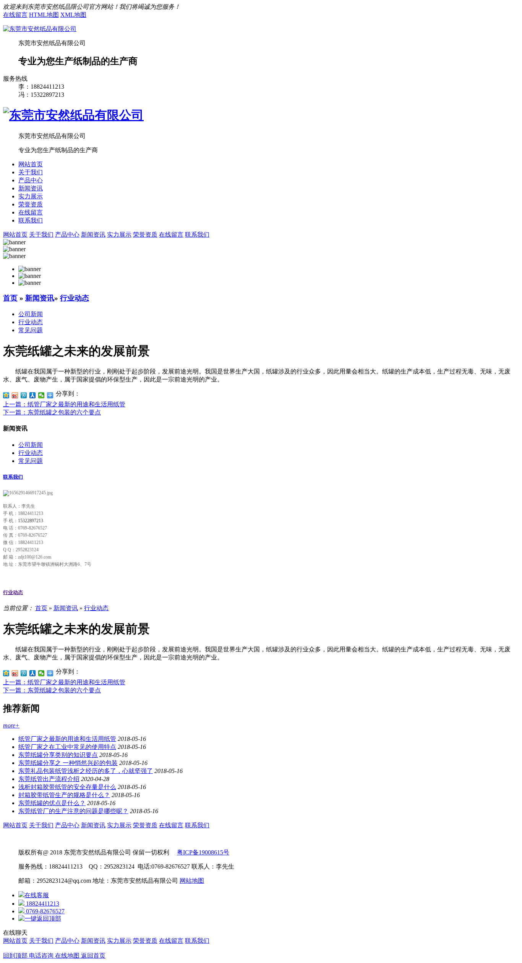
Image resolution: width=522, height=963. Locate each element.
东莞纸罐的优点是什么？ (52, 803)
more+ (11, 725)
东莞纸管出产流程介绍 (48, 779)
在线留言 (15, 14)
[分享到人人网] (32, 395)
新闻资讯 (30, 188)
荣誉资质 (30, 204)
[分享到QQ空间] (6, 395)
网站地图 (192, 880)
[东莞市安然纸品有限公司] (39, 29)
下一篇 (52, 412)
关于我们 (30, 172)
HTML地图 (44, 14)
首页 (10, 298)
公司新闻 (30, 314)
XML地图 (73, 14)
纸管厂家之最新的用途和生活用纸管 (67, 739)
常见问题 (30, 330)
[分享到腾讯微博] (24, 395)
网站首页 (30, 164)
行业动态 (74, 298)
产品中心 (30, 180)
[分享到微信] (41, 395)
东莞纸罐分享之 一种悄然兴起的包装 (68, 763)
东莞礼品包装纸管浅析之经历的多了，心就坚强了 (85, 771)
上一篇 (64, 404)
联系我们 (30, 220)
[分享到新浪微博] (15, 395)
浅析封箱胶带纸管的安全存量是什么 (67, 787)
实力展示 (30, 196)
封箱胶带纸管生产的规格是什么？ (64, 795)
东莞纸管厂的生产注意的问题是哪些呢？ (73, 811)
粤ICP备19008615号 (203, 852)
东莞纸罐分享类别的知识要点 (58, 755)
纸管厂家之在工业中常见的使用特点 (67, 747)
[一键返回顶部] (39, 918)
